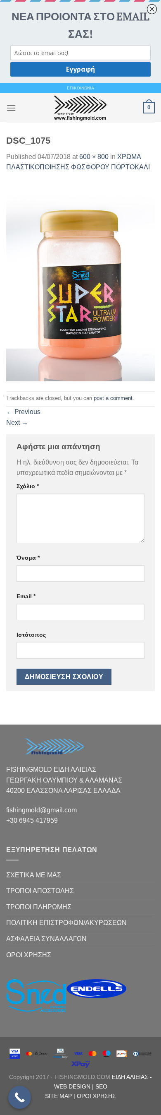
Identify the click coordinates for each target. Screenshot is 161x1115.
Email (26, 596)
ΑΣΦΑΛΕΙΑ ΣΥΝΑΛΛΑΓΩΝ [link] (46, 938)
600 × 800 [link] (94, 156)
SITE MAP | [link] (61, 1096)
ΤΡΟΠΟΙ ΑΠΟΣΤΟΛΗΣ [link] (40, 890)
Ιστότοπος (31, 634)
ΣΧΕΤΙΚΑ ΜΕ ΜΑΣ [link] (33, 875)
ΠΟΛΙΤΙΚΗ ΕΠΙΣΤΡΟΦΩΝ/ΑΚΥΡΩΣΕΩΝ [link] (66, 922)
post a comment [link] (113, 398)
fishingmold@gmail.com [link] (41, 810)
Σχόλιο (28, 486)
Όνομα (28, 557)
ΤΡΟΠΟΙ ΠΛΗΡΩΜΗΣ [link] (38, 906)
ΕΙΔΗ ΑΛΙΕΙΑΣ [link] (131, 1077)
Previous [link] (23, 411)
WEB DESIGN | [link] (74, 1086)
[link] (79, 107)
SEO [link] (101, 1086)
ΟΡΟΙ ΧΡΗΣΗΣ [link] (28, 954)
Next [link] (17, 422)
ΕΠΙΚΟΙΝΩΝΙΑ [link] (80, 88)
